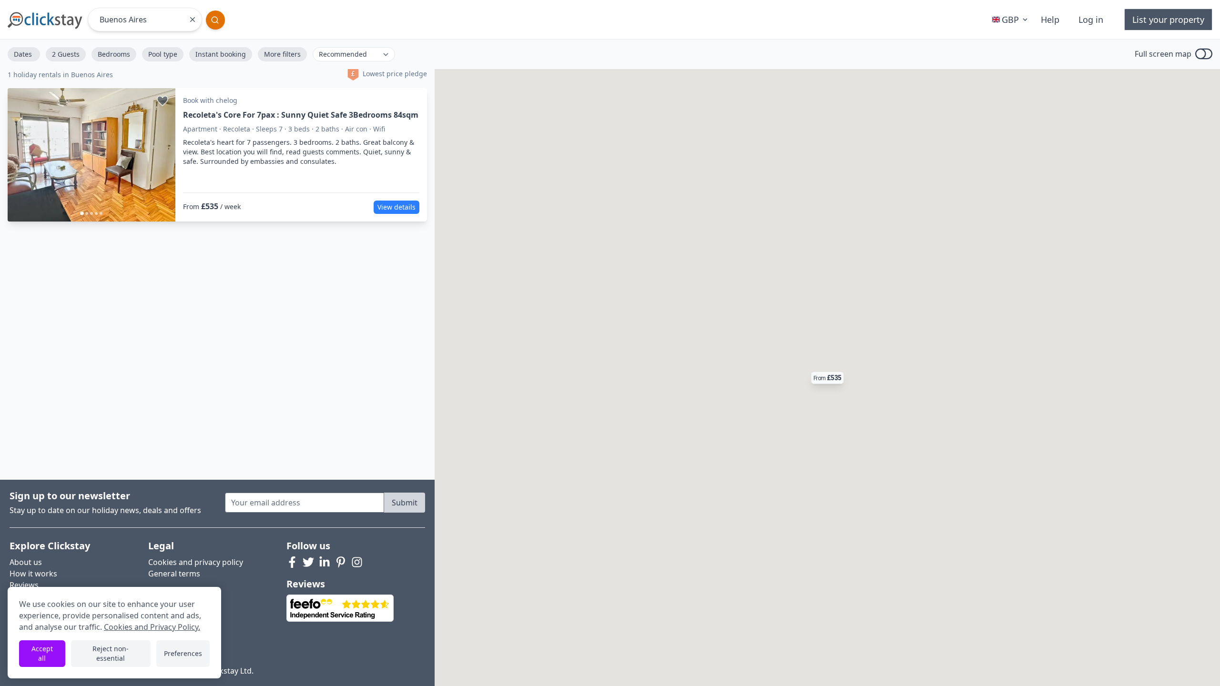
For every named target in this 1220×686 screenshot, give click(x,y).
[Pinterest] (340, 562)
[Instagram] (357, 562)
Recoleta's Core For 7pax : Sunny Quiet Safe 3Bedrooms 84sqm (300, 115)
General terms (174, 573)
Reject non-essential (110, 653)
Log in (1090, 19)
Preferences (183, 653)
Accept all (42, 653)
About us (26, 562)
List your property (1168, 19)
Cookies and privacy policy (195, 562)
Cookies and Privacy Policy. (152, 627)
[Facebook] (292, 562)
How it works (33, 573)
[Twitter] (308, 562)
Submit (404, 502)
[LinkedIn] (324, 562)
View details (396, 207)
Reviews (24, 585)
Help (1050, 19)
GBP (1010, 19)
